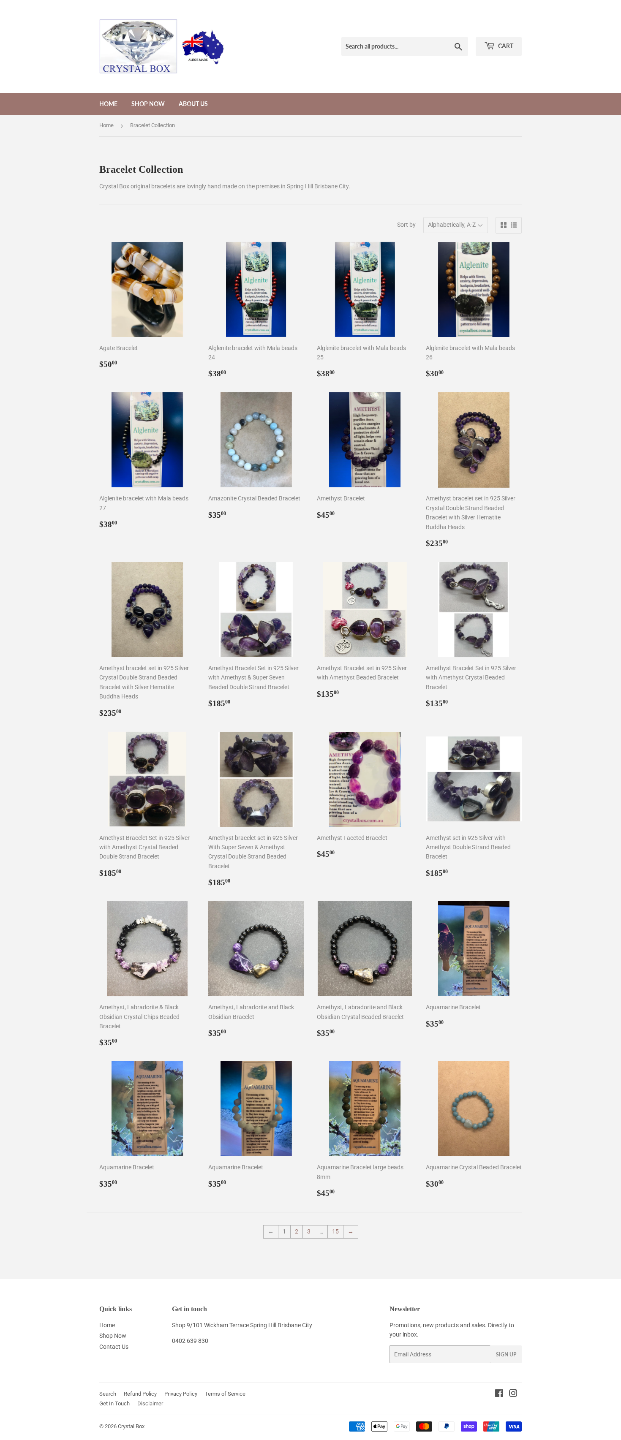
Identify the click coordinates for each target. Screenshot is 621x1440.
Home (108, 103)
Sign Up (506, 1354)
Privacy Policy (180, 1394)
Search (107, 1394)
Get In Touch (114, 1403)
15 (335, 1231)
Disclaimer (150, 1403)
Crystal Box (131, 1426)
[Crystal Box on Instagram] (513, 1394)
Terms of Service (225, 1394)
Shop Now (148, 103)
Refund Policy (140, 1394)
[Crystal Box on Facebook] (499, 1394)
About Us (193, 103)
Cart (505, 45)
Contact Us (113, 1346)
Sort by (406, 224)
